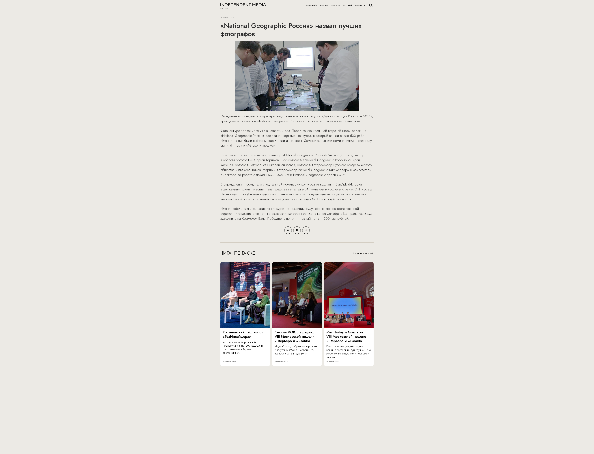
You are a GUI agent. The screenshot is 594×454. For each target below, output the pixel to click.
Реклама (347, 5)
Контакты (360, 5)
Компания (311, 5)
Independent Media (243, 4)
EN (227, 9)
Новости (335, 5)
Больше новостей (363, 253)
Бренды (324, 5)
